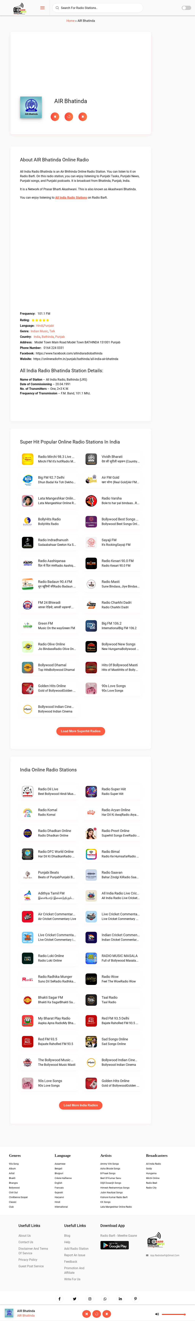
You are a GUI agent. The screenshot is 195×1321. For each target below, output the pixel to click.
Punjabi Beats (48, 872)
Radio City (151, 1187)
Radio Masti (111, 582)
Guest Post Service (31, 1266)
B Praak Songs (107, 1173)
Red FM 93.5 (47, 1039)
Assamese (60, 1164)
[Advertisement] (80, 65)
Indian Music (39, 331)
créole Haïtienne (63, 1178)
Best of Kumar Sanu (110, 1178)
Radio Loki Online (51, 956)
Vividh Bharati (112, 457)
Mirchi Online (152, 1178)
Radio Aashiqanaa (52, 561)
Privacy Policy (27, 1260)
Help (67, 1242)
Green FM (45, 623)
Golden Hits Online (52, 686)
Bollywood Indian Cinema (57, 707)
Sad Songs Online (115, 1039)
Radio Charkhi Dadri (116, 602)
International (61, 1207)
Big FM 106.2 (111, 623)
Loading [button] (69, 116)
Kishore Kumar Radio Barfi (114, 1197)
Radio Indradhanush (53, 540)
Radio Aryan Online (116, 810)
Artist (11, 1173)
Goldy (149, 1168)
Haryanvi (59, 1197)
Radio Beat (151, 1183)
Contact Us (25, 1242)
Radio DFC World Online (56, 852)
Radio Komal (47, 810)
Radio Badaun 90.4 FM (55, 582)
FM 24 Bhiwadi (49, 602)
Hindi (39, 325)
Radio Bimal (111, 852)
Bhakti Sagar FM (50, 997)
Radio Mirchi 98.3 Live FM (57, 457)
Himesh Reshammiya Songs (114, 1187)
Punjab (60, 337)
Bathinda (48, 337)
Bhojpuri (59, 1173)
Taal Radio (109, 997)
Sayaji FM (109, 540)
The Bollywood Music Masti (59, 1060)
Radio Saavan (112, 872)
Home (70, 21)
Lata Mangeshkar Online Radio (61, 498)
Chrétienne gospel (18, 1197)
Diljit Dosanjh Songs (110, 1183)
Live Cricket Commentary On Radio (128, 914)
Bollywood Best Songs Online (123, 519)
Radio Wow (110, 977)
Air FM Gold (110, 477)
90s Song (14, 1164)
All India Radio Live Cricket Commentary (132, 893)
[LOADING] (70, 116)
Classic (12, 1202)
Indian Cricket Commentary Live (126, 935)
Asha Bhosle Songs (110, 1168)
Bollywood (14, 1187)
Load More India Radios (81, 1105)
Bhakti (12, 1178)
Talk (52, 331)
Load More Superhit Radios (81, 731)
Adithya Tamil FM (51, 893)
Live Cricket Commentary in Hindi (63, 935)
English (58, 1183)
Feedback (70, 1261)
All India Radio (153, 1164)
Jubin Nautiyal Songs (111, 1192)
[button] (42, 8)
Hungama (151, 1173)
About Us (24, 1235)
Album (12, 1168)
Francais (59, 1187)
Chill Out (13, 1192)
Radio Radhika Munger (55, 977)
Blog (67, 1235)
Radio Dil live (48, 789)
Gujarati (59, 1192)
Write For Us (72, 1279)
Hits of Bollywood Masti (120, 665)
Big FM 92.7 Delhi (51, 477)
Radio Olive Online (51, 644)
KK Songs (105, 1202)
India (37, 337)
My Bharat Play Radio (54, 1018)
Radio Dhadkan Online (54, 831)
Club (11, 1207)
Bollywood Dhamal (52, 665)
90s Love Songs (114, 686)
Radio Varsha (112, 498)
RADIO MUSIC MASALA (120, 956)
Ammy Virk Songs (109, 1164)
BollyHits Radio (49, 519)
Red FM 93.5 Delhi (115, 1018)
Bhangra (13, 1183)
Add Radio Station (76, 1248)
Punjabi (49, 325)
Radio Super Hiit (114, 789)
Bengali (58, 1168)
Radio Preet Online (115, 831)
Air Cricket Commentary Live (60, 914)
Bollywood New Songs (118, 644)
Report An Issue (74, 1255)
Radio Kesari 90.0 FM (118, 561)
